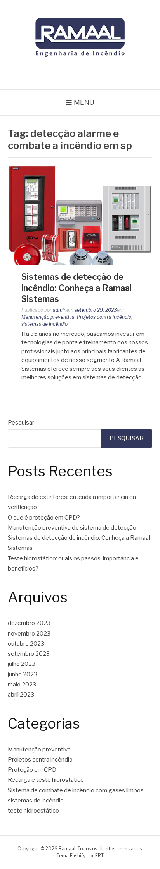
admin (59, 310)
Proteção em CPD (32, 769)
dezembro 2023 (29, 623)
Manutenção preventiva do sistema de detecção (72, 527)
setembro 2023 (29, 653)
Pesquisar (21, 422)
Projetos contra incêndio (104, 317)
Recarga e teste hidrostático (46, 779)
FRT (99, 855)
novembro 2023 (29, 633)
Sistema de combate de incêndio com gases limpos (76, 790)
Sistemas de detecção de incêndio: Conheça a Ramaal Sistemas (76, 288)
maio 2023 (22, 684)
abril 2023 (21, 694)
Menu (84, 102)
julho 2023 (21, 663)
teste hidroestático (33, 810)
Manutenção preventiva (48, 317)
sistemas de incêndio (44, 324)
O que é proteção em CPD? (44, 517)
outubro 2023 (26, 643)
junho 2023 (22, 674)
